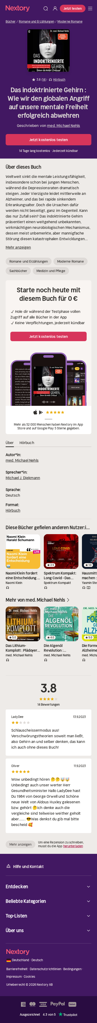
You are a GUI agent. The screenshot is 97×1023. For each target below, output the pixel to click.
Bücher (11, 22)
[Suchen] (45, 8)
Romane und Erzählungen (36, 22)
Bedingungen (72, 969)
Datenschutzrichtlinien (45, 969)
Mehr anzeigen (18, 247)
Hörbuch (13, 510)
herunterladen (73, 846)
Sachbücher (18, 271)
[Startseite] (23, 8)
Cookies (29, 977)
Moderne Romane (69, 22)
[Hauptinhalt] (90, 8)
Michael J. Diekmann (23, 477)
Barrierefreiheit (17, 969)
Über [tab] (10, 442)
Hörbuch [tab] (27, 442)
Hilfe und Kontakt (28, 866)
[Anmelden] (55, 8)
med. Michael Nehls (63, 125)
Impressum (14, 977)
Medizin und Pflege (50, 271)
